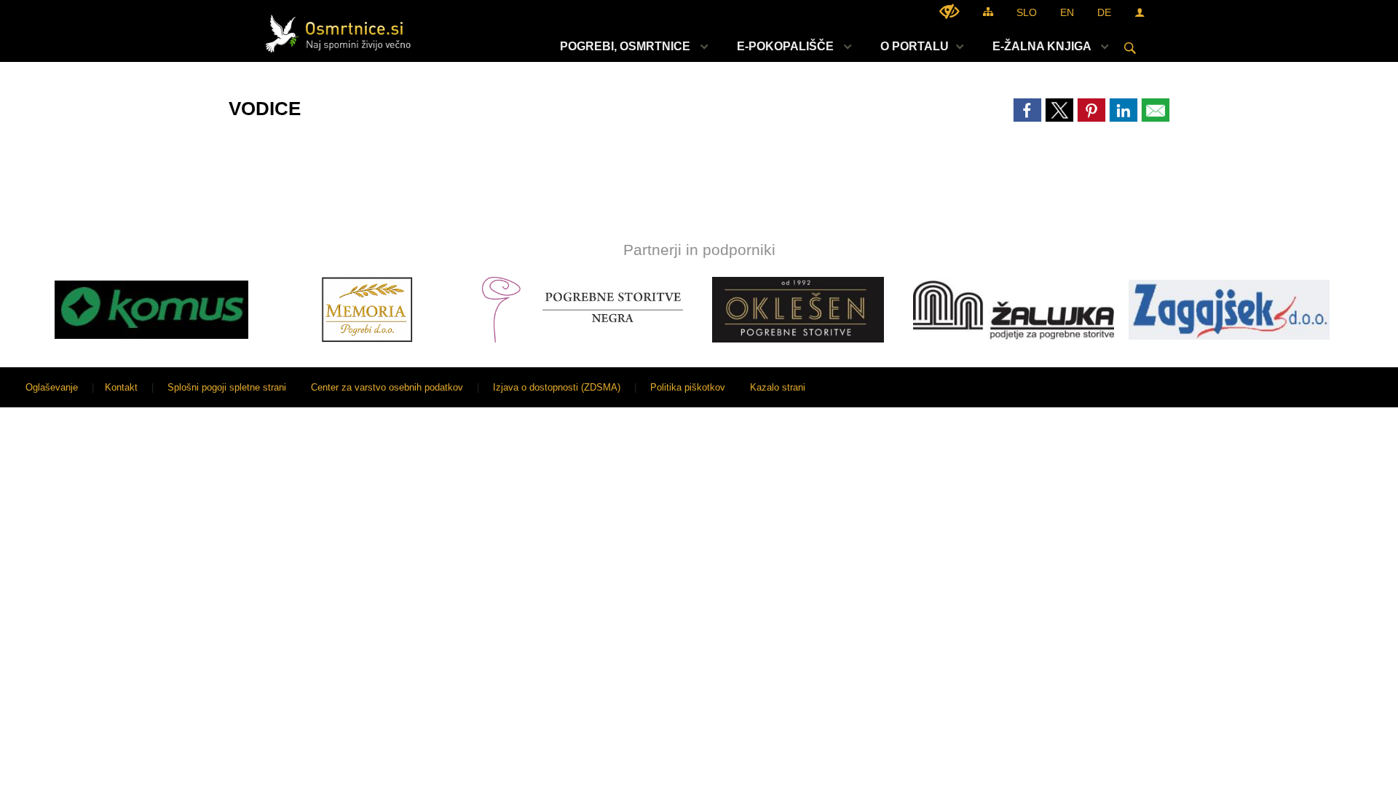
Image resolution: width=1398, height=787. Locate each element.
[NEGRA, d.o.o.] (582, 309)
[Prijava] (1139, 12)
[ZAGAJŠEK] (1229, 309)
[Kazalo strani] (988, 11)
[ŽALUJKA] (1013, 309)
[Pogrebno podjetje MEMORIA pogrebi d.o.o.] (366, 309)
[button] (24, 312)
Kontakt (121, 387)
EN (1067, 12)
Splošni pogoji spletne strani (226, 387)
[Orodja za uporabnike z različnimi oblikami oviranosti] (949, 11)
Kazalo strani (777, 387)
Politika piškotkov (687, 387)
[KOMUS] (151, 309)
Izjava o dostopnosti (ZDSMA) (556, 387)
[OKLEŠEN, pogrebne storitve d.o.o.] (798, 309)
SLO (1026, 12)
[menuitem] (630, 46)
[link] (1027, 110)
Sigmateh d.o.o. (1349, 387)
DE (1104, 12)
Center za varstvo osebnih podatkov (387, 387)
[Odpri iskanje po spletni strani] (1130, 48)
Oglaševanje (51, 387)
